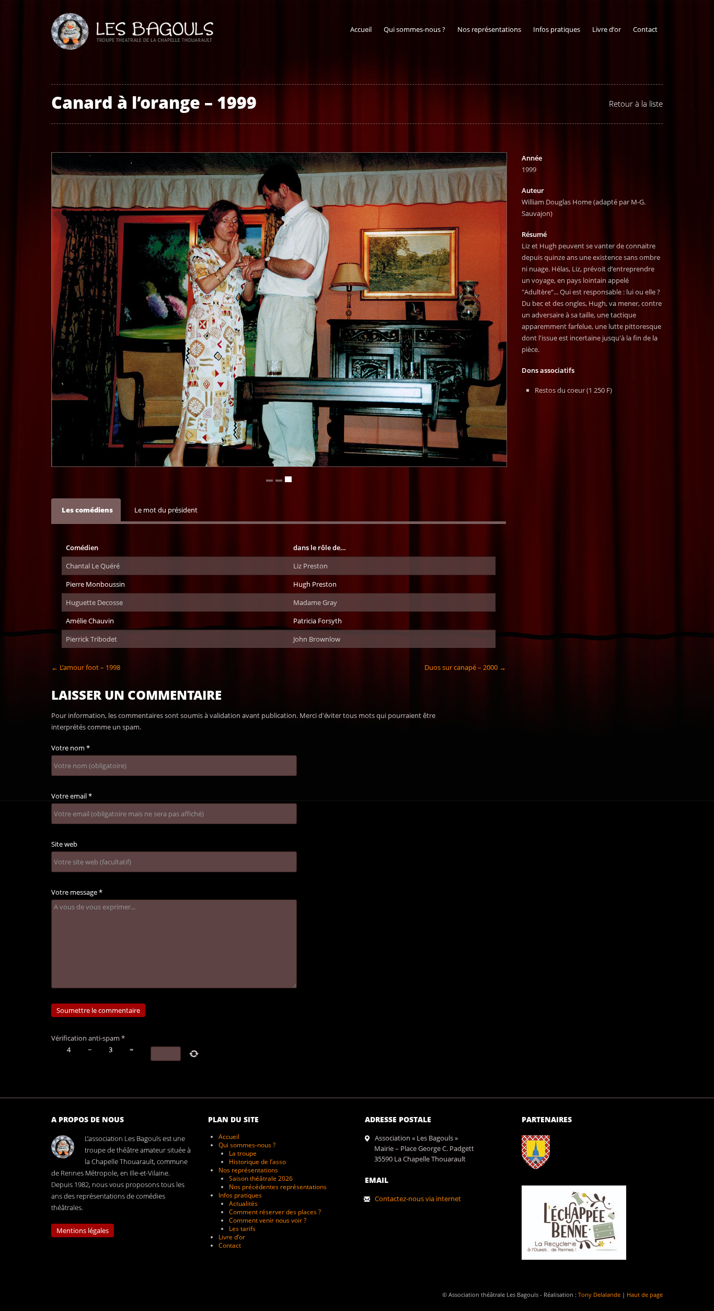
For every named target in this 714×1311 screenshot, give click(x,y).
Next (497, 172)
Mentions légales (82, 1230)
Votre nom (70, 748)
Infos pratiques (556, 29)
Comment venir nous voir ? (267, 1220)
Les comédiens (87, 510)
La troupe (243, 1153)
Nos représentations (489, 29)
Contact (645, 29)
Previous (460, 172)
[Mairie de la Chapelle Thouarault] (541, 1177)
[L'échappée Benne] (579, 1267)
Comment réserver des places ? (275, 1211)
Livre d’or (606, 29)
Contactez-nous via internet (418, 1198)
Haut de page (645, 1294)
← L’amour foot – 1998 (85, 667)
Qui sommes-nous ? (414, 29)
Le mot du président (166, 510)
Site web (64, 844)
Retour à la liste (636, 104)
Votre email (71, 796)
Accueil (361, 29)
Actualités (243, 1203)
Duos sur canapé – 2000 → (465, 667)
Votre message (76, 892)
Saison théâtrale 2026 (261, 1178)
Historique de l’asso (257, 1161)
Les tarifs (242, 1228)
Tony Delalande (599, 1294)
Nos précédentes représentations (278, 1186)
